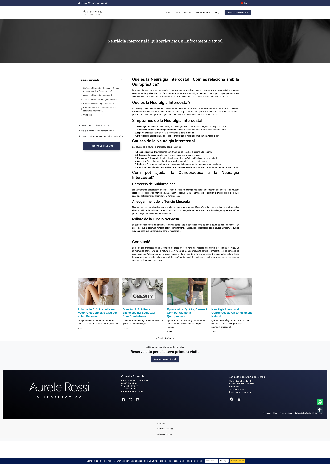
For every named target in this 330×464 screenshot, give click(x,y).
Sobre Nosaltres (183, 12)
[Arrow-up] (320, 410)
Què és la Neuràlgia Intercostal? (97, 95)
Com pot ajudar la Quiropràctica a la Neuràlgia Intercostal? (99, 109)
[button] (122, 80)
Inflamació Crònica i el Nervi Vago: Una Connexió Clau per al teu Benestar (97, 313)
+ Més (80, 328)
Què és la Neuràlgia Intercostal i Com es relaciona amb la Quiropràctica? (101, 89)
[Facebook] (123, 399)
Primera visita (203, 12)
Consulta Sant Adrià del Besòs (247, 376)
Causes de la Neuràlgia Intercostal (98, 103)
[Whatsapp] (320, 402)
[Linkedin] (137, 399)
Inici (168, 12)
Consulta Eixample (132, 376)
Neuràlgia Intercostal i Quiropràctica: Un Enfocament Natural (231, 313)
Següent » (169, 338)
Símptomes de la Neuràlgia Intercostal (100, 99)
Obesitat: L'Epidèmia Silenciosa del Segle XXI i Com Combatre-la (139, 313)
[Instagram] (130, 399)
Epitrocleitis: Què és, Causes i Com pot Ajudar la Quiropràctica (187, 313)
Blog (217, 12)
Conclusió (87, 115)
